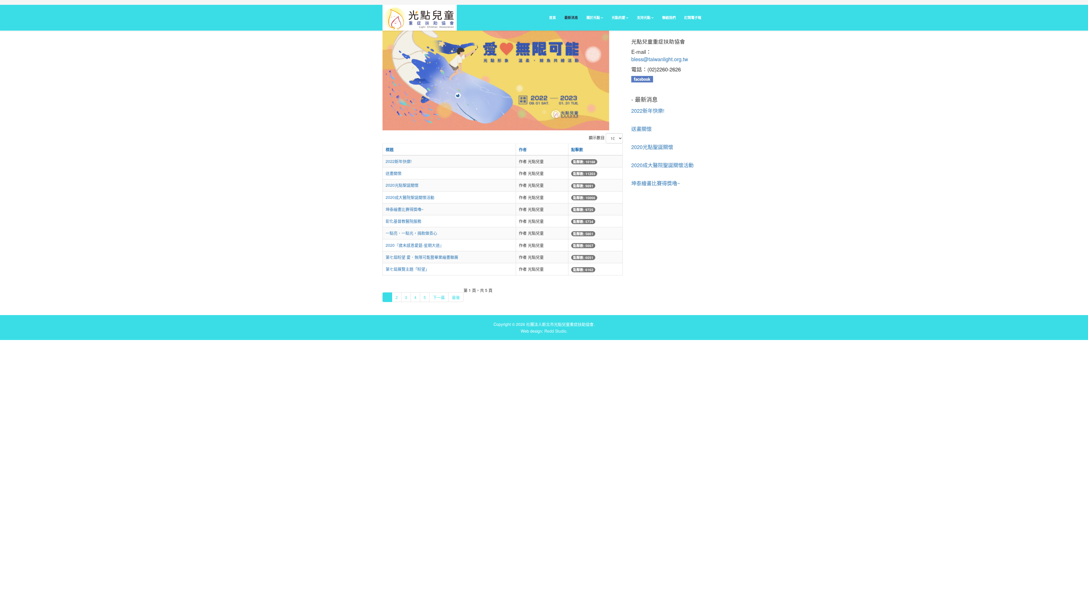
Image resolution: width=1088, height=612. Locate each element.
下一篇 (439, 297)
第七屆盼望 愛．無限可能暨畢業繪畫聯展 (422, 257)
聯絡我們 (669, 17)
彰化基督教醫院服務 (403, 221)
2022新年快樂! (399, 161)
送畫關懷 (393, 173)
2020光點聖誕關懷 (402, 185)
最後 (456, 297)
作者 (523, 149)
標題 (390, 149)
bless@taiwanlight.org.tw (659, 59)
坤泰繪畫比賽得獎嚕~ (405, 209)
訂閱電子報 (692, 17)
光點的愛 (618, 17)
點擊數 (577, 149)
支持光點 (644, 17)
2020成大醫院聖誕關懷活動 (410, 197)
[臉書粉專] (668, 79)
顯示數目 (597, 137)
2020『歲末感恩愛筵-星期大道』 (415, 245)
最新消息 (571, 17)
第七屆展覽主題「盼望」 (407, 269)
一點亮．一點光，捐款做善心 (411, 233)
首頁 (552, 17)
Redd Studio (555, 331)
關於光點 (593, 17)
